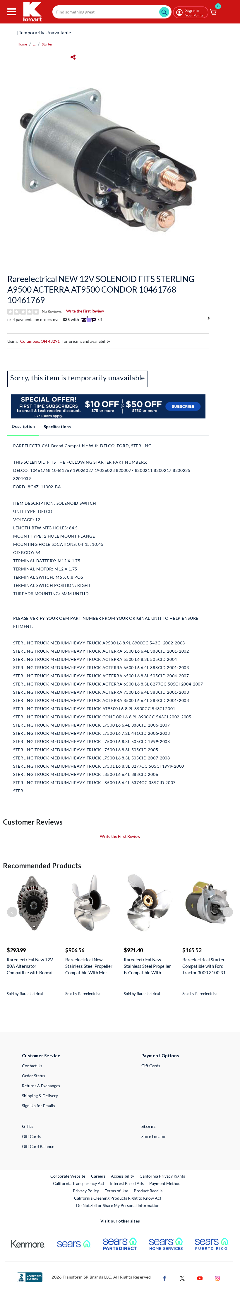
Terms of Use (116, 1190)
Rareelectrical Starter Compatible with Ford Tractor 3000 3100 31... (205, 966)
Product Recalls (148, 1190)
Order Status (33, 1075)
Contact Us (32, 1065)
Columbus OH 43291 (40, 341)
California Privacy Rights (162, 1176)
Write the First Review (85, 311)
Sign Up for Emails (38, 1105)
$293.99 (16, 950)
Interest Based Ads (127, 1183)
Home (22, 44)
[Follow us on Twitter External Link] (182, 1277)
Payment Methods (165, 1183)
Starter (47, 44)
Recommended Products (42, 865)
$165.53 (191, 950)
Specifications (57, 426)
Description (23, 426)
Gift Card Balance (38, 1146)
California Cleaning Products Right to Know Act (117, 1198)
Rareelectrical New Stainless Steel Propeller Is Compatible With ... (147, 966)
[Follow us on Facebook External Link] (165, 1277)
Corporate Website (68, 1175)
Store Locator (153, 1136)
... (34, 44)
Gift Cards (150, 1065)
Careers (98, 1175)
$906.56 (74, 950)
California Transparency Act (78, 1183)
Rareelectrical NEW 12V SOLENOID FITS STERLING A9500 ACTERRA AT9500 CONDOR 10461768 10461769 (101, 289)
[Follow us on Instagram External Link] (217, 1277)
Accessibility (122, 1176)
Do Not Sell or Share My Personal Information (118, 1205)
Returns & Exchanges (41, 1085)
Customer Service (41, 1055)
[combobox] (112, 11)
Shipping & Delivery (40, 1095)
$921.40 (133, 950)
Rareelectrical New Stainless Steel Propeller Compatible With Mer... (88, 966)
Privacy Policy (86, 1190)
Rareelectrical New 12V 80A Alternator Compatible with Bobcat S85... (30, 966)
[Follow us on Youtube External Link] (200, 1277)
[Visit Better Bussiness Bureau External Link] (29, 1276)
